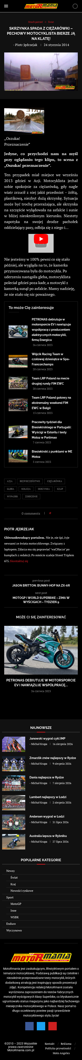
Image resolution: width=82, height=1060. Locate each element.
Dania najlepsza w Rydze (46, 777)
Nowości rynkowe (22, 891)
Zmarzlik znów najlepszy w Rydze (52, 758)
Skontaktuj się (19, 561)
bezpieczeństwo (30, 481)
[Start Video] (41, 243)
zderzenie (31, 496)
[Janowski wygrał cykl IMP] (13, 744)
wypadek (12, 496)
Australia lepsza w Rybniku (48, 836)
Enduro (11, 924)
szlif (60, 488)
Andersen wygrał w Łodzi (46, 816)
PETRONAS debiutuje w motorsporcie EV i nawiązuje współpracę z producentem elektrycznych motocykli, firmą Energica (51, 330)
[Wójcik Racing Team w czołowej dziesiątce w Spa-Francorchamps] (18, 361)
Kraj (13, 884)
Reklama (66, 1044)
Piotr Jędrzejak (26, 44)
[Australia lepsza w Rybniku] (13, 841)
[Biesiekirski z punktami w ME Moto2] (18, 456)
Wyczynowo (14, 930)
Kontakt (49, 1044)
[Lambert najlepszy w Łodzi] (13, 802)
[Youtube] (52, 1026)
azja (10, 481)
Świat (14, 877)
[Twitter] (41, 1026)
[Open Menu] (6, 6)
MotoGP (16, 904)
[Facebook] (29, 1026)
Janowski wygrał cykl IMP (47, 738)
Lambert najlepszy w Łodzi (47, 797)
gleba (10, 488)
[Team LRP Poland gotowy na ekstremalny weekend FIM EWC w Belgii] (18, 405)
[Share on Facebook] (55, 513)
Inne (13, 910)
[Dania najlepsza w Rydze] (13, 783)
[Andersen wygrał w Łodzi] (13, 822)
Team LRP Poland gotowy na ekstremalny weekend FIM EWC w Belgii (51, 402)
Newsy (10, 871)
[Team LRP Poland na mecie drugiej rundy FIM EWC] (18, 383)
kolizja (26, 488)
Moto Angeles (61, 1053)
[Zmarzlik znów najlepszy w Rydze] (13, 763)
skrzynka (44, 488)
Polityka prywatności (58, 1048)
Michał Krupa (39, 744)
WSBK (15, 917)
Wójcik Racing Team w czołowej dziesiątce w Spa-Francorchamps (51, 359)
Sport (9, 897)
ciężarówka (54, 481)
